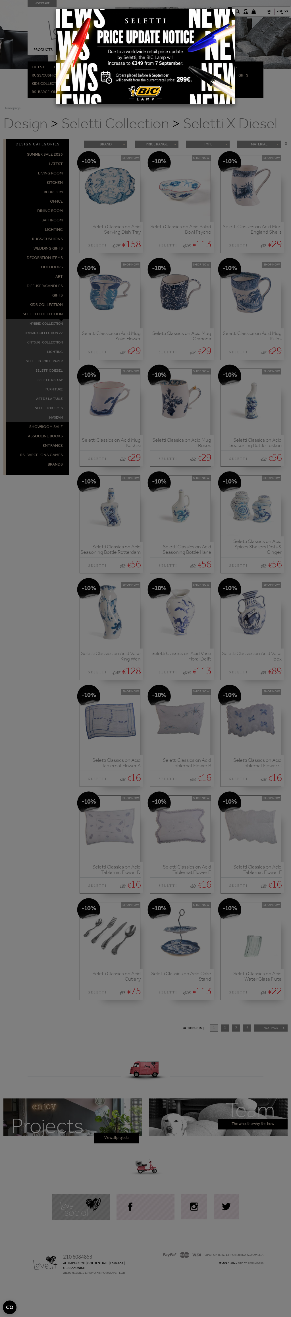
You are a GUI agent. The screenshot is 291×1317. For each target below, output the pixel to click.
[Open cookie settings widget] (9, 1307)
